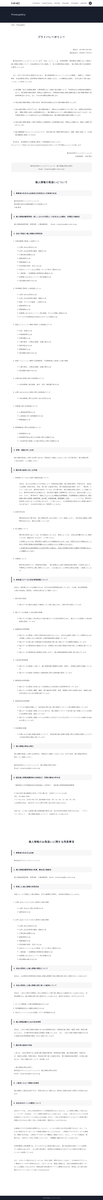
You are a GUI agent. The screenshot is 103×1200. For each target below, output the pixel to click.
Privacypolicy (65, 3)
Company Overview (47, 3)
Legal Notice (83, 3)
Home (13, 25)
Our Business (36, 3)
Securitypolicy (74, 3)
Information (57, 3)
